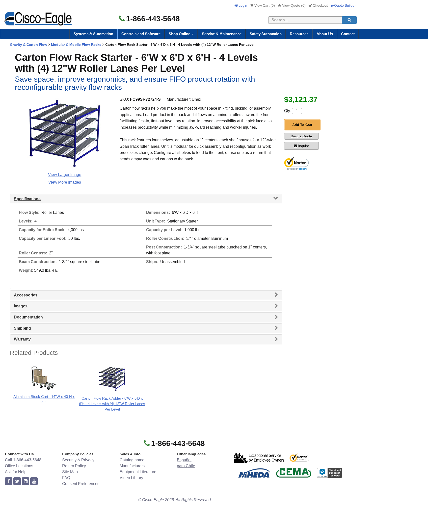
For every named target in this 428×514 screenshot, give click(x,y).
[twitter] (17, 481)
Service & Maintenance (221, 34)
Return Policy (74, 466)
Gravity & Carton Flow (28, 45)
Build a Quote (301, 136)
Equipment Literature (138, 472)
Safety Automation (266, 34)
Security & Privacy (78, 460)
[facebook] (8, 481)
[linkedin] (25, 481)
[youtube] (34, 481)
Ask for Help (16, 472)
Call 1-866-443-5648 (23, 460)
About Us (325, 34)
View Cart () (264, 5)
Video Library (131, 478)
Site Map (70, 472)
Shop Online (180, 34)
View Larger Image (64, 174)
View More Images (64, 182)
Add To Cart (302, 125)
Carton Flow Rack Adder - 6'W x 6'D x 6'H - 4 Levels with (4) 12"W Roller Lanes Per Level (112, 403)
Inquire (303, 146)
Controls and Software (140, 34)
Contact (348, 34)
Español (184, 460)
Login (242, 5)
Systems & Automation (93, 34)
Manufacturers (132, 466)
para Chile (186, 466)
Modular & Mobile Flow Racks (76, 45)
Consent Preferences (80, 484)
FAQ (66, 478)
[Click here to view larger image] (64, 133)
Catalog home (132, 460)
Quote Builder (345, 5)
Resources (299, 34)
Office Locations (19, 466)
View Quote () (293, 5)
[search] (349, 20)
